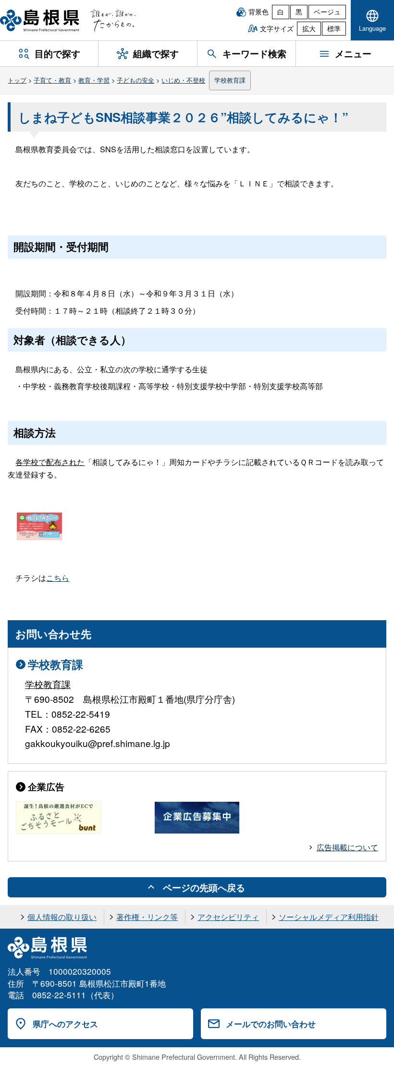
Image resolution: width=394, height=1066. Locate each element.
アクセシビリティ (228, 916)
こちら (57, 577)
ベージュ (327, 11)
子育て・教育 (52, 80)
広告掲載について (347, 847)
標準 (334, 28)
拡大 (309, 28)
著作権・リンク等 (147, 916)
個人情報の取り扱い (62, 916)
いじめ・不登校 (183, 80)
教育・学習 (94, 80)
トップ (17, 80)
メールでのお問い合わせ (271, 1023)
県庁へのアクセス (65, 1023)
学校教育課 (230, 80)
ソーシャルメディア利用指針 (329, 916)
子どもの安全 (135, 80)
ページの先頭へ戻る (204, 887)
